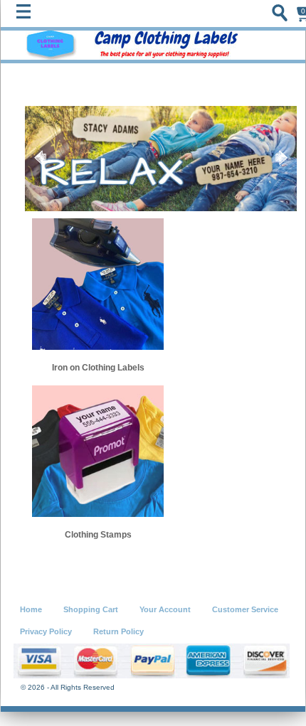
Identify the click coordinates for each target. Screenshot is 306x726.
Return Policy (118, 631)
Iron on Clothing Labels (98, 368)
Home (31, 609)
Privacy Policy (46, 631)
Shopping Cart (90, 609)
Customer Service (245, 609)
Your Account (165, 609)
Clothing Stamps (98, 535)
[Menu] (27, 15)
